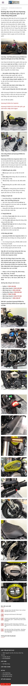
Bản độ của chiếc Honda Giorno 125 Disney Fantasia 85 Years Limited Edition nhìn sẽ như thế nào (16, 625)
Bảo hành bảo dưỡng (7, 676)
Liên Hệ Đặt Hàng (6, 673)
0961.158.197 (7, 656)
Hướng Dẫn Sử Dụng (7, 674)
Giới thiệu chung (6, 663)
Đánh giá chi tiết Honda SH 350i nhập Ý (13, 614)
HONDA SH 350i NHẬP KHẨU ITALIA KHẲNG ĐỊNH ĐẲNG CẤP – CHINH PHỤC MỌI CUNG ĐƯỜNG (15, 619)
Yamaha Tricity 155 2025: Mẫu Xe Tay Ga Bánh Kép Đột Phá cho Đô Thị (15, 611)
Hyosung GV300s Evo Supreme (9, 103)
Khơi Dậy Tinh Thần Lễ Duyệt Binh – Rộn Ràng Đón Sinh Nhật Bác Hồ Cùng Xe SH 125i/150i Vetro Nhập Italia (15, 630)
